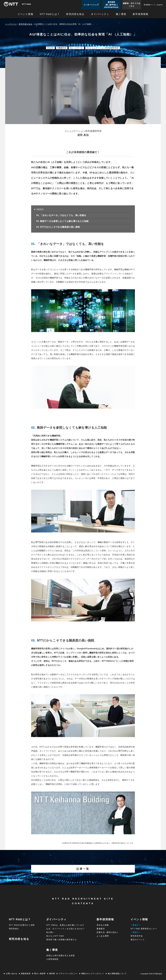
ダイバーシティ (100, 14)
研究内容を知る (75, 14)
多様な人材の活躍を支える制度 (60, 955)
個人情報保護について (117, 974)
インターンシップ (91, 5)
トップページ (11, 24)
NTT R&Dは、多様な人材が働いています (65, 925)
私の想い (50, 932)
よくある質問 (103, 936)
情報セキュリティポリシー (92, 974)
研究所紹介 (14, 929)
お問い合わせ (11, 974)
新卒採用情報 (140, 14)
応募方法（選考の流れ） (108, 932)
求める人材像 (103, 925)
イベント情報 (25, 14)
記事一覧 (83, 868)
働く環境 (121, 14)
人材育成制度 (52, 959)
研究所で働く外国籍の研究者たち (61, 940)
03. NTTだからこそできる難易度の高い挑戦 (60, 227)
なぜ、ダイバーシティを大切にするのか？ (65, 929)
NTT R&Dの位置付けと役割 (22, 925)
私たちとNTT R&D (55, 936)
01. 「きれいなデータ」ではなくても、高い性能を (63, 215)
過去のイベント (138, 940)
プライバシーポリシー (68, 974)
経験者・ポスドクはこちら (131, 4)
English (160, 5)
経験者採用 (25, 974)
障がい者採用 (39, 974)
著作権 (52, 974)
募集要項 (101, 929)
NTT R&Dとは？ (50, 14)
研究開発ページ (149, 5)
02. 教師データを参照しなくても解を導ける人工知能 (65, 221)
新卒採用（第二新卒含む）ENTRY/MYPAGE (111, 4)
